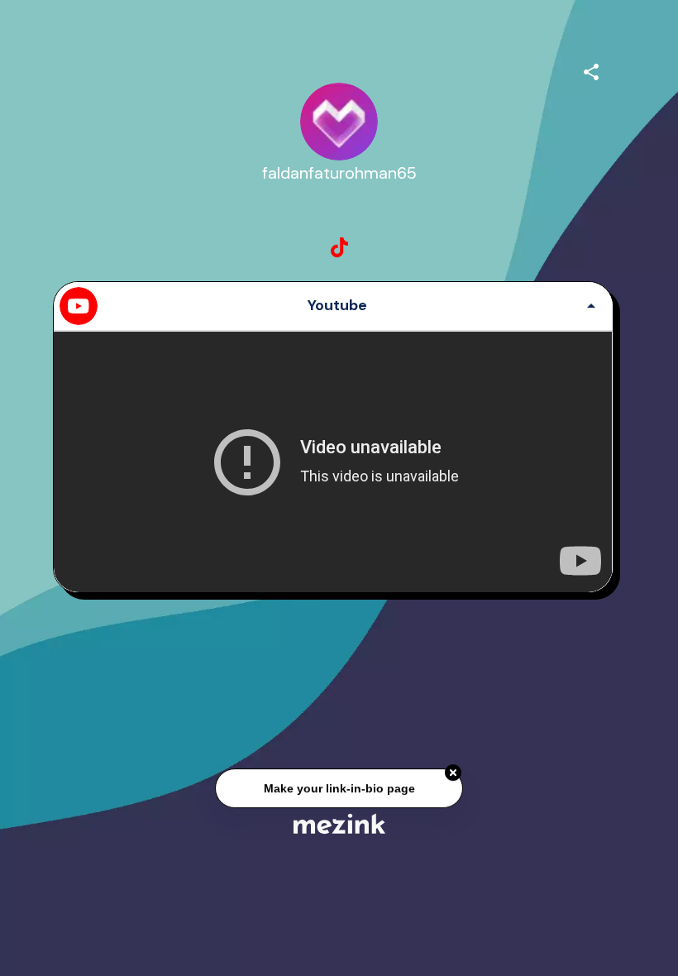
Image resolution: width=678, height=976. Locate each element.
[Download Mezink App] (339, 823)
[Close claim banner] (453, 773)
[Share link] (591, 69)
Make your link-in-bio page (338, 788)
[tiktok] (339, 248)
